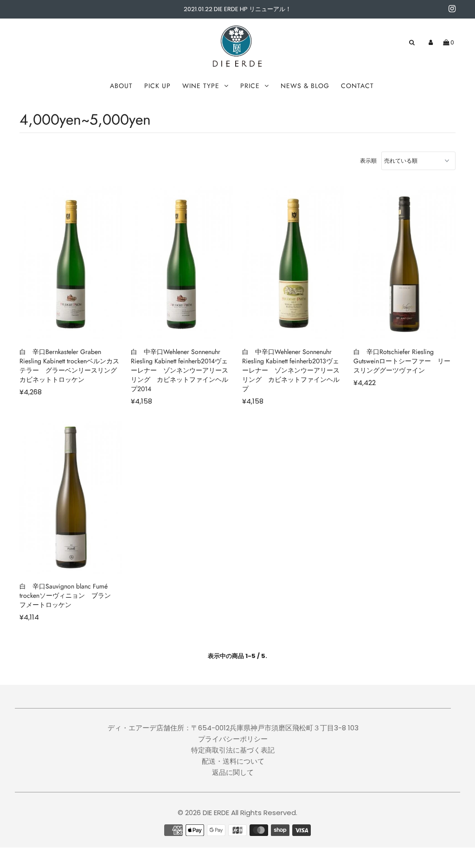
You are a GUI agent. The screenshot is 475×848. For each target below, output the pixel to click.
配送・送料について (233, 761)
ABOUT (121, 85)
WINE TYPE (200, 85)
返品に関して (233, 772)
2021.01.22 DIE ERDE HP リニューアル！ (237, 9)
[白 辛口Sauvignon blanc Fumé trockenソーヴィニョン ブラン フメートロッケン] (70, 497)
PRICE (250, 85)
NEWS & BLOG (305, 85)
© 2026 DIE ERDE (203, 812)
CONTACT (357, 85)
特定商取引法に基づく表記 (233, 750)
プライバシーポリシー (233, 739)
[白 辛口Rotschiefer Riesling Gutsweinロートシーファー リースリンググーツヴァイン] (404, 262)
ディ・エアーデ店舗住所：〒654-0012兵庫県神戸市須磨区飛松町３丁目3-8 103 (233, 728)
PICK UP (157, 85)
